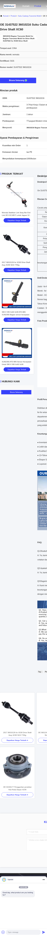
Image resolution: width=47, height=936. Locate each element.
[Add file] (3, 932)
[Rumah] (10, 6)
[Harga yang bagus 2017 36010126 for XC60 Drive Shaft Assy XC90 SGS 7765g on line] (17, 243)
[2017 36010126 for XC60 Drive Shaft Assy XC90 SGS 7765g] (17, 712)
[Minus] (43, 879)
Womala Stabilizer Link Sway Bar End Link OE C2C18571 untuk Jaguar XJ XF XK (16, 215)
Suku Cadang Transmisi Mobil (29, 16)
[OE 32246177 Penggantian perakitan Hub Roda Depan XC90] (17, 766)
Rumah (25, 6)
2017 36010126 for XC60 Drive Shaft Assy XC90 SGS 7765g (17, 734)
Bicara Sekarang (16, 80)
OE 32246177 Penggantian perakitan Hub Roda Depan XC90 (17, 788)
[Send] (44, 932)
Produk (37, 6)
